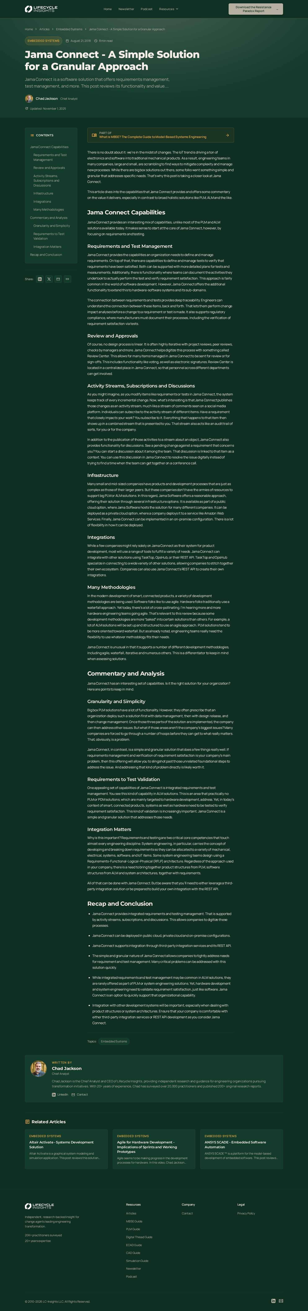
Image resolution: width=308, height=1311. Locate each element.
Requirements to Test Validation (49, 236)
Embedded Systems (44, 41)
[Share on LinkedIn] (40, 279)
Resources (169, 9)
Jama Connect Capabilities (49, 147)
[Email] (281, 1301)
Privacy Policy (246, 1213)
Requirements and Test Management (50, 157)
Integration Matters (47, 246)
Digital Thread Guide (139, 1237)
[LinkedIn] (273, 1301)
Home (108, 9)
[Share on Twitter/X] (49, 279)
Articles (131, 1213)
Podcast (147, 9)
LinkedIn (62, 1094)
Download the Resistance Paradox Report (257, 9)
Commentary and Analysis (48, 217)
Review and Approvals (49, 167)
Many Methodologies (49, 209)
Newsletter (126, 9)
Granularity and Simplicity (52, 225)
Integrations (42, 201)
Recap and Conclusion (46, 254)
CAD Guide (133, 1253)
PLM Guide (133, 1229)
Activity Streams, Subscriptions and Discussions (46, 181)
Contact (79, 1094)
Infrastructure (43, 193)
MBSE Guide (134, 1221)
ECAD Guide (134, 1245)
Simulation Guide (137, 1261)
